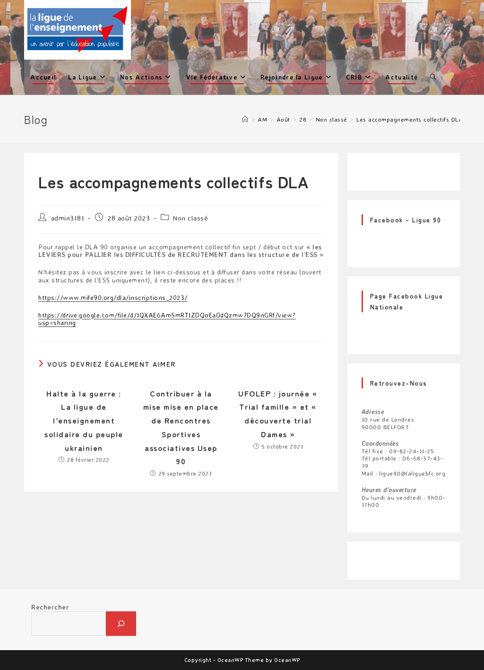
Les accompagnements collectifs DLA (409, 119)
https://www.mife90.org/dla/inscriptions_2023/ (113, 297)
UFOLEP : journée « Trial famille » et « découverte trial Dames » (278, 414)
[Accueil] (245, 119)
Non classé (190, 218)
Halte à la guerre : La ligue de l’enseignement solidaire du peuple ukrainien (83, 420)
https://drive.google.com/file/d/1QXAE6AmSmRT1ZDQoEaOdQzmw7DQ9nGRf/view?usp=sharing (167, 319)
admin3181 (68, 218)
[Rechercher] (121, 623)
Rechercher (50, 607)
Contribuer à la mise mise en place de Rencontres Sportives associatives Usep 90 (181, 427)
